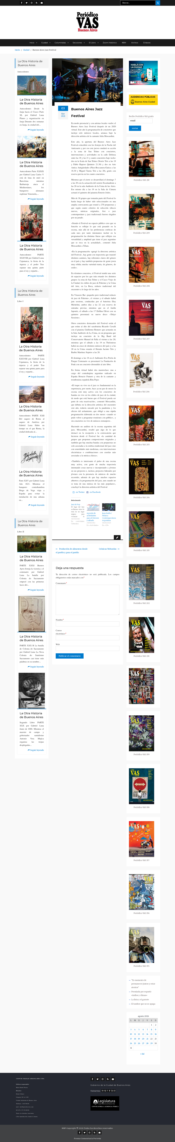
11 (135, 1034)
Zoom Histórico (110, 43)
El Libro (92, 43)
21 (147, 1039)
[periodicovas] (32, 3)
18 (135, 1039)
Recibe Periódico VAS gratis (141, 116)
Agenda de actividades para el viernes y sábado (93, 516)
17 (131, 1039)
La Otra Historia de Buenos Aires (31, 101)
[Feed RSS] (37, 3)
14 (147, 1034)
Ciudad (44, 43)
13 (143, 1034)
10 (131, 1034)
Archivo (134, 43)
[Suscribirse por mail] (42, 3)
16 (156, 1034)
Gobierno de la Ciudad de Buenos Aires (110, 1085)
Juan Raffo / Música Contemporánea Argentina (109, 516)
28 (147, 1043)
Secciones (77, 43)
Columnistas (60, 43)
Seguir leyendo (36, 130)
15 (151, 1034)
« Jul (142, 1054)
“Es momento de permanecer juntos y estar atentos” (143, 984)
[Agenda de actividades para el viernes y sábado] (93, 507)
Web (58, 644)
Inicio (32, 43)
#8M (124, 43)
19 (139, 1039)
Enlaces (146, 43)
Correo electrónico (61, 632)
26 (139, 1043)
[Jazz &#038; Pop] (79, 514)
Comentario (61, 583)
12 (139, 1034)
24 (131, 1043)
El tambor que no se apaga (143, 1004)
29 (151, 1043)
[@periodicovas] (22, 3)
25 (135, 1043)
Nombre (60, 619)
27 (143, 1043)
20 (143, 1039)
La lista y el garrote (140, 999)
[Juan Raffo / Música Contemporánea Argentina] (108, 507)
